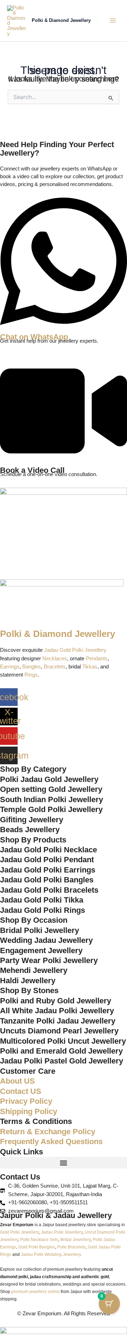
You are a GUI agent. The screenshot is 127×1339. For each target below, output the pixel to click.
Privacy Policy (26, 1101)
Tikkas (89, 667)
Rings (31, 675)
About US (17, 1081)
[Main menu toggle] (113, 20)
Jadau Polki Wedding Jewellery (51, 1254)
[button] (63, 1163)
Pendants (97, 658)
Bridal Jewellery (75, 1239)
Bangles (31, 667)
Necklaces (54, 658)
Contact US (20, 1091)
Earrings (9, 667)
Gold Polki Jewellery (19, 1232)
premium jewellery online (35, 1291)
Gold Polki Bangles (36, 1247)
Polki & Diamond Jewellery (61, 20)
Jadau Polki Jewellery (62, 1232)
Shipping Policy (28, 1111)
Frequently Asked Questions (51, 1141)
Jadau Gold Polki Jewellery (75, 650)
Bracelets (55, 667)
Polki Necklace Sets (39, 1239)
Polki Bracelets (71, 1247)
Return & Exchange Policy (47, 1131)
